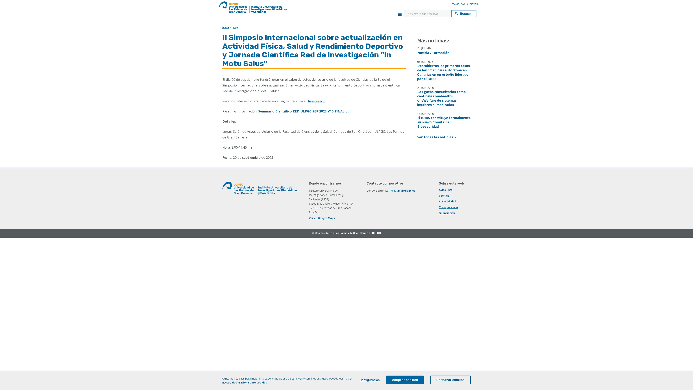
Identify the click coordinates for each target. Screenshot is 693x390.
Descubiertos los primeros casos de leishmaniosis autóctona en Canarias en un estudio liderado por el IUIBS (443, 72)
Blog (235, 27)
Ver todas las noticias (435, 137)
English (465, 4)
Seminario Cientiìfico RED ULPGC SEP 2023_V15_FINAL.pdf (304, 111)
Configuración (370, 380)
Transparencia (448, 207)
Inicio (225, 27)
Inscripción (316, 101)
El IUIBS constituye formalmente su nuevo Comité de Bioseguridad (444, 122)
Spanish (456, 4)
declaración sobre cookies (249, 382)
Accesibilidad (447, 201)
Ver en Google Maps (322, 218)
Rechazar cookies (450, 380)
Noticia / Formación (433, 53)
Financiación (447, 213)
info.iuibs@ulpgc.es (402, 190)
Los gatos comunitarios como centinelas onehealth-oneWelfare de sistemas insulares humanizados (441, 98)
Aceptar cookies (405, 380)
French (473, 4)
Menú (400, 14)
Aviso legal (446, 190)
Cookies (444, 195)
